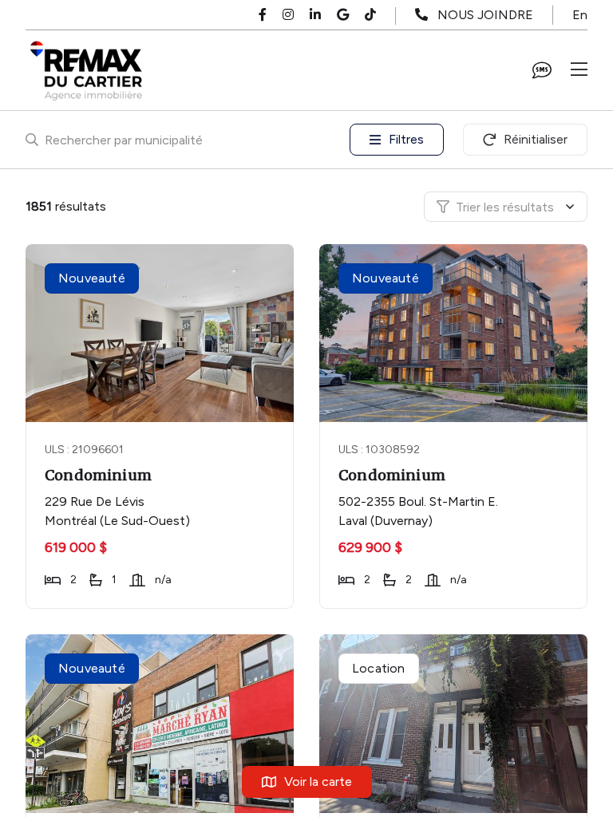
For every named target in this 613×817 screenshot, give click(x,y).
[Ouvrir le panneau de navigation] (579, 70)
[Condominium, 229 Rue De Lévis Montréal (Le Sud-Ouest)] (161, 333)
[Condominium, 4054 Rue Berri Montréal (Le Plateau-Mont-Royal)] (454, 723)
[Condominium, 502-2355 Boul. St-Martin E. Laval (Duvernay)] (454, 333)
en (579, 14)
